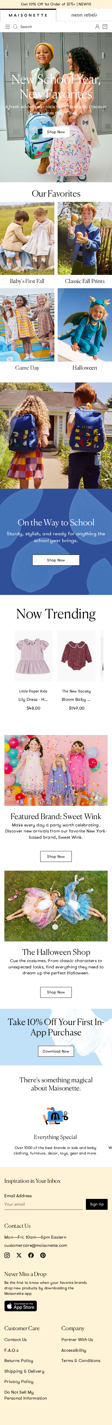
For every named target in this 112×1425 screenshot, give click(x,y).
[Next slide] (105, 4)
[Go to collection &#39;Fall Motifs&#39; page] (85, 238)
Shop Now (56, 131)
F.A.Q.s (11, 1350)
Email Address (18, 1195)
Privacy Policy (18, 1381)
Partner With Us (77, 1339)
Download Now (56, 1051)
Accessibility (73, 1350)
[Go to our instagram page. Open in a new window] (7, 1255)
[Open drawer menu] (7, 26)
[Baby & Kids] (28, 15)
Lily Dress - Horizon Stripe (35, 699)
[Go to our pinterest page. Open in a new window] (43, 1255)
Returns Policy (18, 1360)
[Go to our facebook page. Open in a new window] (31, 1255)
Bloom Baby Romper (79, 699)
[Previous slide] (6, 4)
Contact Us (15, 1339)
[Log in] (97, 26)
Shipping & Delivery (24, 1371)
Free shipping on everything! (80, 4)
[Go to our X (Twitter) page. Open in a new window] (19, 1255)
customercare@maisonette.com (35, 1245)
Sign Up (97, 1204)
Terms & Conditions (81, 1360)
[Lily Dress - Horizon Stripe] (33, 656)
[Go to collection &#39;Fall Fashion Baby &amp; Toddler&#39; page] (27, 238)
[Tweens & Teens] (84, 15)
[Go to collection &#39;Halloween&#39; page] (85, 324)
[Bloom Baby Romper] (76, 656)
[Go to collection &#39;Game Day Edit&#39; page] (27, 324)
